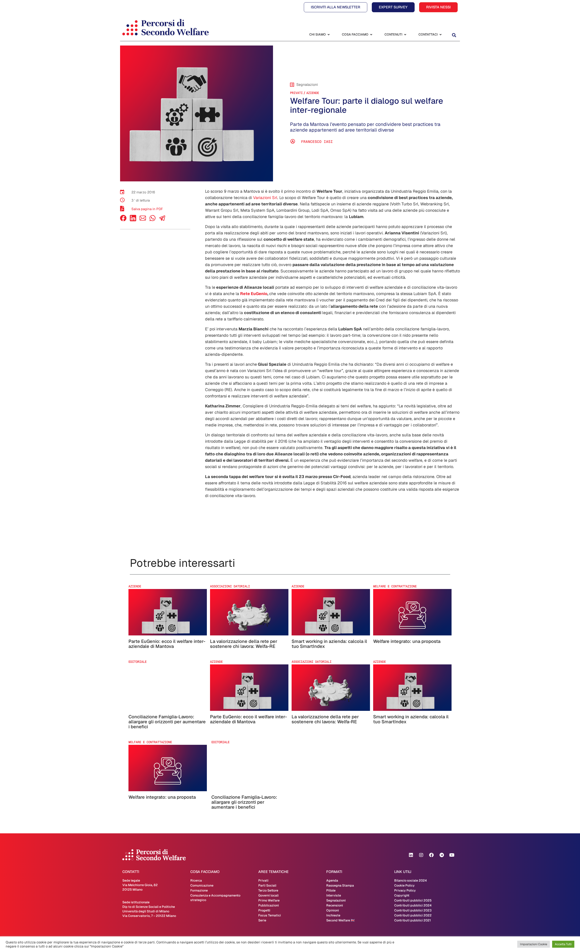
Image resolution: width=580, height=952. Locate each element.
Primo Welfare (269, 900)
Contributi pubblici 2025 (413, 900)
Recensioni (334, 905)
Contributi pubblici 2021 (412, 920)
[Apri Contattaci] (440, 34)
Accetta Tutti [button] (563, 944)
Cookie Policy (404, 885)
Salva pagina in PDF (147, 209)
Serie (262, 920)
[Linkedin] (411, 855)
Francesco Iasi (317, 141)
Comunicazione (201, 885)
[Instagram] (421, 855)
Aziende (312, 93)
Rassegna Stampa (340, 885)
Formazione (199, 890)
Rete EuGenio (253, 293)
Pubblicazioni (268, 905)
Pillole (331, 890)
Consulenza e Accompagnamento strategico (215, 897)
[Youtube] (451, 855)
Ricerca (196, 880)
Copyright (401, 895)
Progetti (264, 910)
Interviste (333, 895)
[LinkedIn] (133, 220)
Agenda (332, 880)
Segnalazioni (336, 900)
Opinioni (332, 910)
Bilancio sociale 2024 (410, 880)
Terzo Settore (268, 890)
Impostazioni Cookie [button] (533, 944)
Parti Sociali (267, 885)
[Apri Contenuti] (405, 34)
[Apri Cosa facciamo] (371, 34)
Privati (296, 93)
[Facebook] (123, 220)
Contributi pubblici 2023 (413, 910)
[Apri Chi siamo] (328, 34)
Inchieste (333, 915)
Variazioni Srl (265, 197)
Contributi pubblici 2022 (413, 915)
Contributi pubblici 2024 (413, 905)
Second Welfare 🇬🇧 (340, 920)
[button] (454, 35)
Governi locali (268, 895)
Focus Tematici (269, 915)
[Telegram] (441, 855)
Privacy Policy (405, 890)
